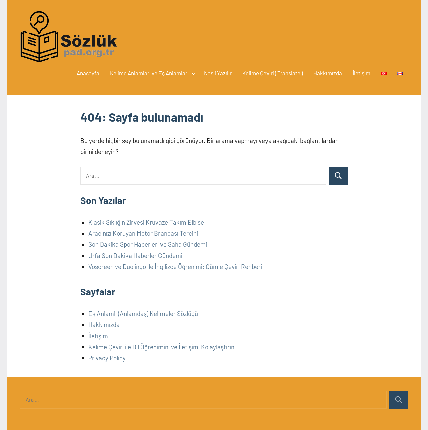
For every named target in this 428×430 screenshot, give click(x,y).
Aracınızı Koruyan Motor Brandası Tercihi (143, 233)
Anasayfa (88, 73)
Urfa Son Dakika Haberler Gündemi (135, 255)
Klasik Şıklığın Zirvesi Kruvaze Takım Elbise (146, 222)
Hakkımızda (327, 73)
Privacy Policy (107, 358)
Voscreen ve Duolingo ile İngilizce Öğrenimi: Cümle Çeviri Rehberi (175, 266)
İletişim (361, 73)
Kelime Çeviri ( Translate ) (272, 73)
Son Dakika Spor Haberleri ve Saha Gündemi (147, 244)
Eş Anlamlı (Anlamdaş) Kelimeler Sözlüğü (143, 313)
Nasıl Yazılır (218, 73)
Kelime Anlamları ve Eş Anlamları (149, 73)
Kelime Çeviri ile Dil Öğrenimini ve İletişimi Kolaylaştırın (161, 347)
